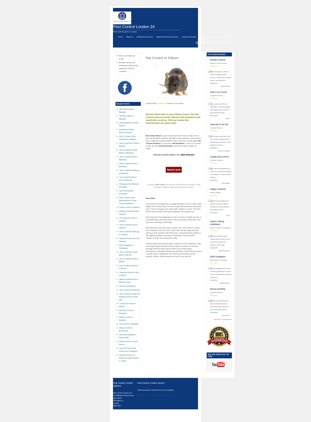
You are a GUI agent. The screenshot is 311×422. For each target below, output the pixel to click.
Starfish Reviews (227, 319)
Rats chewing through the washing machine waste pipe (129, 297)
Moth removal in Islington (218, 260)
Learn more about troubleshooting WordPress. (155, 396)
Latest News (204, 37)
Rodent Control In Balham (129, 207)
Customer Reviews (189, 37)
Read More (213, 83)
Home (120, 37)
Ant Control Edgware (127, 286)
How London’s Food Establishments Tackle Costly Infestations (127, 200)
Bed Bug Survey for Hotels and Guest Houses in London (129, 358)
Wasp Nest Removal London (167, 37)
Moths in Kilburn (215, 192)
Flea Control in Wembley (128, 324)
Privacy (216, 37)
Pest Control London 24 (134, 26)
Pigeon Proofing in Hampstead (220, 228)
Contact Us (226, 37)
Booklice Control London (218, 63)
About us (129, 37)
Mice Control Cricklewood (129, 290)
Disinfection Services (145, 37)
